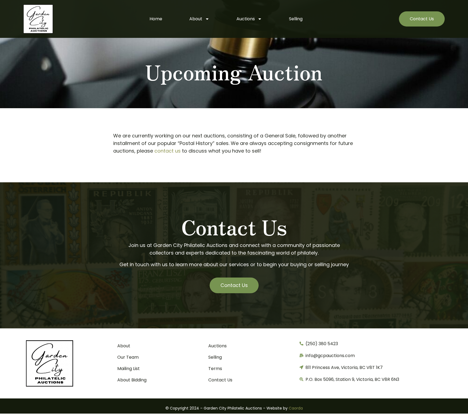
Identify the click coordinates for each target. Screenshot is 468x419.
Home (156, 19)
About (195, 19)
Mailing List (128, 368)
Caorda (296, 408)
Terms (215, 368)
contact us (167, 150)
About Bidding (132, 380)
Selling (296, 19)
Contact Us (220, 380)
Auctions (245, 19)
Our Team (128, 357)
